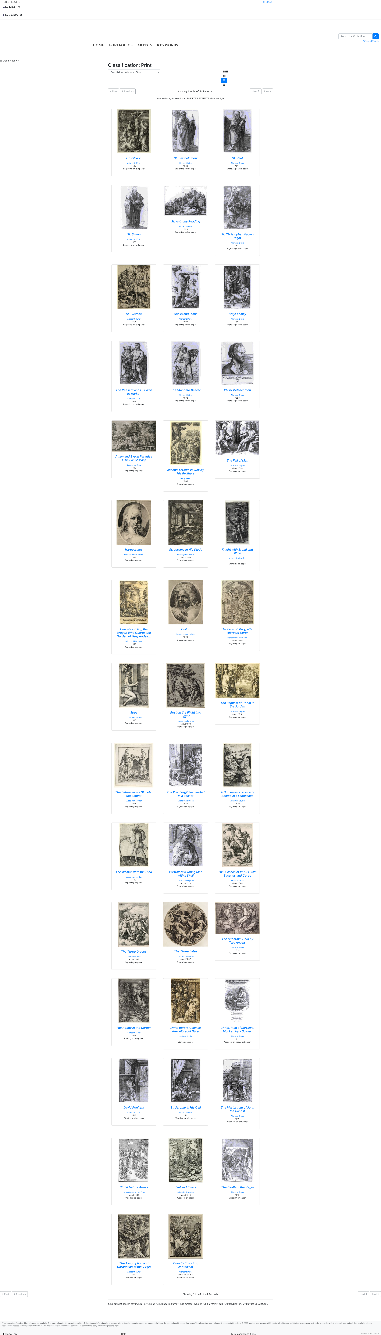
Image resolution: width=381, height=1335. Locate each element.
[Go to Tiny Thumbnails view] (225, 71)
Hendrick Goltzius (186, 956)
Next (255, 91)
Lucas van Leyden (237, 465)
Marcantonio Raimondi (237, 638)
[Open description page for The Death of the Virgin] (237, 1159)
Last (267, 91)
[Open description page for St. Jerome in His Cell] (185, 1080)
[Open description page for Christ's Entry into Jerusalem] (185, 1236)
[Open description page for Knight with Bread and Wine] (237, 522)
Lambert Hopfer (185, 1036)
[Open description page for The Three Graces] (133, 924)
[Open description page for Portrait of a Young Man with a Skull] (185, 844)
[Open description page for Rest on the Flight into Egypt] (185, 685)
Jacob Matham (237, 880)
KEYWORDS (167, 45)
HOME (98, 45)
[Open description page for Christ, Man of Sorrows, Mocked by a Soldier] (237, 1000)
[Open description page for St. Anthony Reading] (185, 200)
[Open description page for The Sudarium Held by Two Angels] (237, 918)
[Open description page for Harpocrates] (134, 522)
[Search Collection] (376, 36)
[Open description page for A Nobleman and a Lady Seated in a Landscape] (237, 764)
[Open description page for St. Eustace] (133, 286)
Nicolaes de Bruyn (134, 465)
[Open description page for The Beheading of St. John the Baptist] (133, 764)
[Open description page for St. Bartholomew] (185, 130)
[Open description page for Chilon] (185, 602)
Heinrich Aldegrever (134, 641)
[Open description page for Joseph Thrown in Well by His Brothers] (186, 442)
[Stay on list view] (224, 85)
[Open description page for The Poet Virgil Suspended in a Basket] (186, 764)
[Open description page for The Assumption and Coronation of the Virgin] (134, 1236)
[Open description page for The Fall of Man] (237, 437)
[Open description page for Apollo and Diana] (185, 286)
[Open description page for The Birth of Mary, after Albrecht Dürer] (237, 602)
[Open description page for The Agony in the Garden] (134, 1000)
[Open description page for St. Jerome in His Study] (185, 522)
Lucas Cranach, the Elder (133, 1192)
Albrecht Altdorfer (237, 558)
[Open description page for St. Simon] (134, 207)
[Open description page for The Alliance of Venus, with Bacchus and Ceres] (237, 844)
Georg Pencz (185, 478)
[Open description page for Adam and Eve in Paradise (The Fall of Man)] (134, 435)
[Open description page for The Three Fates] (185, 924)
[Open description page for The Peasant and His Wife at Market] (134, 362)
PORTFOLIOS (120, 45)
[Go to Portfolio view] (224, 80)
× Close (267, 1)
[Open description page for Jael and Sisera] (185, 1159)
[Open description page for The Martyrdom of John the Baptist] (237, 1080)
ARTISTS (144, 45)
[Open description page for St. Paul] (237, 130)
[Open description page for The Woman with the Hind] (134, 844)
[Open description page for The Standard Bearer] (186, 362)
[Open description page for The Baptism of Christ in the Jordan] (237, 680)
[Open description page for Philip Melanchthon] (237, 362)
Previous (128, 91)
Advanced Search (371, 41)
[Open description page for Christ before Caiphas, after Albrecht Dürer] (185, 1000)
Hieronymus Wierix (185, 554)
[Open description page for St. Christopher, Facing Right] (237, 207)
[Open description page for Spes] (134, 685)
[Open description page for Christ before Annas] (134, 1159)
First (114, 91)
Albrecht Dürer (133, 163)
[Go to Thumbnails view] (224, 76)
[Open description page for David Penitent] (133, 1080)
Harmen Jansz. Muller (133, 554)
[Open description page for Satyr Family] (237, 286)
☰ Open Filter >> (9, 60)
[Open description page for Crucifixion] (134, 130)
